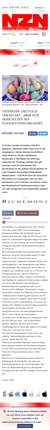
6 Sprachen (40, 11)
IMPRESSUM (32, 407)
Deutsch (39, 8)
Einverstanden (25, 426)
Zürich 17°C (7, 34)
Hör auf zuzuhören (28, 213)
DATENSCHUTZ (18, 407)
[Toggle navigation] (44, 34)
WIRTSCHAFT (7, 133)
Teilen (33, 133)
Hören (9, 213)
